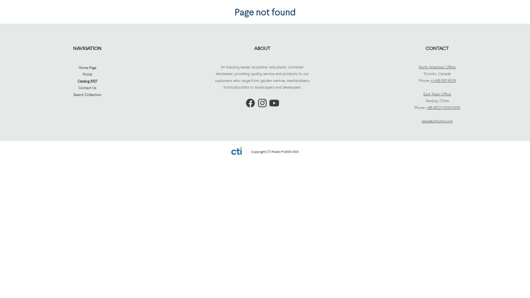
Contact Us (87, 88)
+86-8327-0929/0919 (443, 108)
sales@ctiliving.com (437, 121)
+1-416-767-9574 (443, 81)
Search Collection (87, 94)
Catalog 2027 (87, 81)
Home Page (87, 67)
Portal (87, 74)
